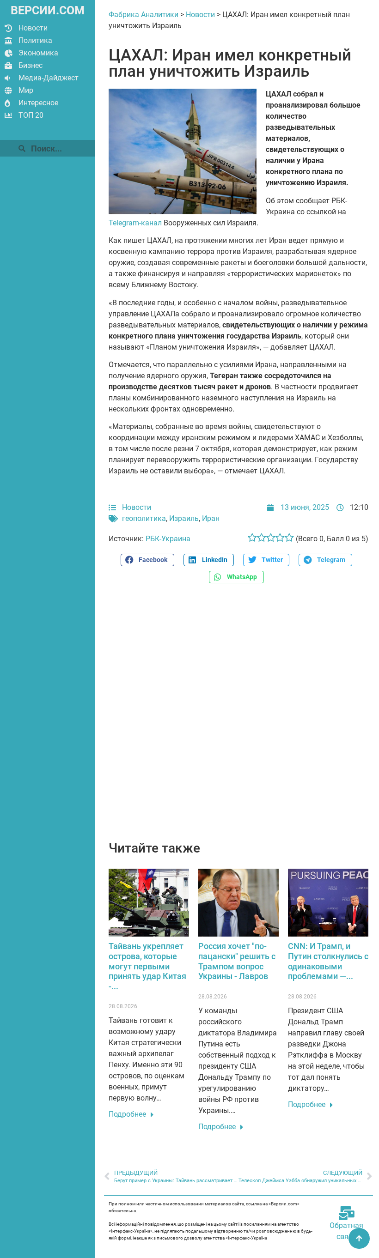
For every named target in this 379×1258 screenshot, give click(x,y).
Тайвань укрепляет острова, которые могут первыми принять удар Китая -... (147, 966)
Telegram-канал (135, 222)
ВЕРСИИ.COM (48, 10)
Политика (35, 40)
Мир (25, 90)
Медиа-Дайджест (48, 77)
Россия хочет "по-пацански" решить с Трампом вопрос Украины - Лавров (236, 961)
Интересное (38, 102)
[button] (147, 560)
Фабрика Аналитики (143, 14)
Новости (33, 28)
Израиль (184, 518)
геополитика (144, 518)
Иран (211, 518)
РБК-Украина (168, 538)
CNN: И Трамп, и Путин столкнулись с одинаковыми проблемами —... (328, 961)
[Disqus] (238, 717)
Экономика (38, 52)
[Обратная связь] (347, 1213)
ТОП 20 (30, 115)
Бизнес (30, 65)
